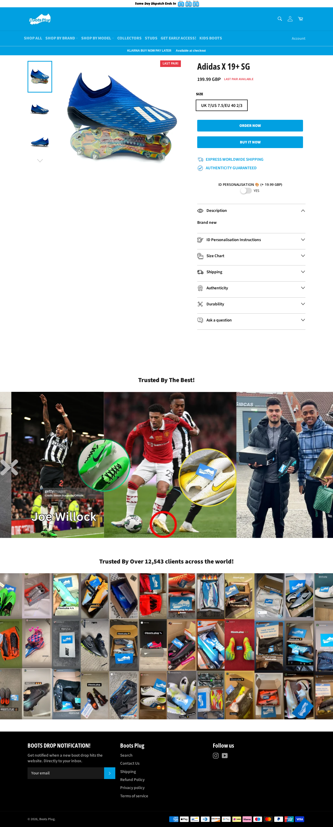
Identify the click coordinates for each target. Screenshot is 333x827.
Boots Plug (47, 819)
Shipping (128, 772)
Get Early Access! (178, 38)
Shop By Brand (60, 38)
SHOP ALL (33, 38)
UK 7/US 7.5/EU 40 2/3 (221, 106)
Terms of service (134, 796)
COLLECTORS (129, 38)
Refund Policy (132, 780)
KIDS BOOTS (210, 38)
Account (298, 38)
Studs (151, 38)
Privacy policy (132, 788)
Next (2, 50)
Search (126, 755)
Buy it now (250, 142)
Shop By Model (96, 38)
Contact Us (129, 763)
